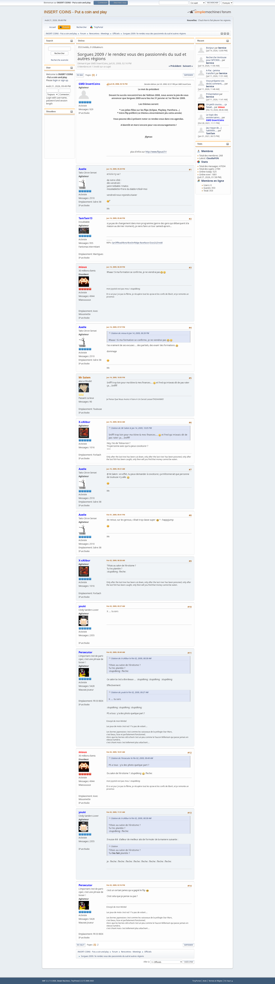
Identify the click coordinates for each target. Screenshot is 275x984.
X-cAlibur (84, 422)
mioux (221, 107)
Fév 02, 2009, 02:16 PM (115, 885)
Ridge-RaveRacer (141, 242)
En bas (80, 75)
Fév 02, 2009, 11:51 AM (115, 812)
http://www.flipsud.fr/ (156, 151)
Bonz (125, 242)
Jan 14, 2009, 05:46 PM (115, 218)
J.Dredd (159, 242)
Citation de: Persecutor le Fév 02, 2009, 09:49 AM (132, 758)
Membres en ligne (212, 181)
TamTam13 (85, 218)
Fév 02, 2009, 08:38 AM (115, 560)
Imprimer (188, 75)
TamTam (210, 133)
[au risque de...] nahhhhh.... (213, 129)
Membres (207, 151)
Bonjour (210, 47)
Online (81, 41)
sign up (64, 80)
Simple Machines (63, 981)
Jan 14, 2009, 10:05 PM (115, 377)
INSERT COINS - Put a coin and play (75, 12)
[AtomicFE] (80, 639)
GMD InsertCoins (215, 120)
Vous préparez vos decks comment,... (215, 82)
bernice (222, 47)
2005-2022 (89, 981)
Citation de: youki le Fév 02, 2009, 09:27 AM (129, 692)
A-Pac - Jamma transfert (213, 72)
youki (82, 606)
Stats (199, 144)
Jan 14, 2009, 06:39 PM (115, 267)
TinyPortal (196, 981)
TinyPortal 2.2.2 (77, 981)
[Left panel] (222, 34)
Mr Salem (85, 377)
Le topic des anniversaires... (213, 116)
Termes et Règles (215, 981)
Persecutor (85, 652)
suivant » (188, 66)
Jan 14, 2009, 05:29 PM (115, 169)
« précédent (175, 66)
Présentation (212, 94)
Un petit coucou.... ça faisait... (216, 106)
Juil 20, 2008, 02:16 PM (118, 84)
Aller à (146, 961)
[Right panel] (225, 34)
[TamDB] (80, 307)
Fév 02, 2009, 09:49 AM (115, 652)
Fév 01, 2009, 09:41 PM (115, 514)
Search (49, 41)
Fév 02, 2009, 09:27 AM (115, 606)
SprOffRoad (117, 242)
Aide (205, 981)
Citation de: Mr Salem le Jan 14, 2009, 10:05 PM (131, 428)
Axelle (82, 169)
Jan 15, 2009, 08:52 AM (115, 422)
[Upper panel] (228, 34)
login (55, 80)
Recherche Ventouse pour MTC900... (216, 59)
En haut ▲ (228, 981)
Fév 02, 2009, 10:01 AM (115, 752)
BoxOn (131, 242)
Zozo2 (152, 242)
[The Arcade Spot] (80, 697)
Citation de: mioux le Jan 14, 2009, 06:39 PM (130, 333)
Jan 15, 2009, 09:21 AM (115, 469)
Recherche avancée (59, 60)
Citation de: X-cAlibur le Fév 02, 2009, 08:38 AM (131, 658)
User (48, 67)
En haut (80, 945)
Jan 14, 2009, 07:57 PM (115, 327)
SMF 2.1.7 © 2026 (49, 981)
